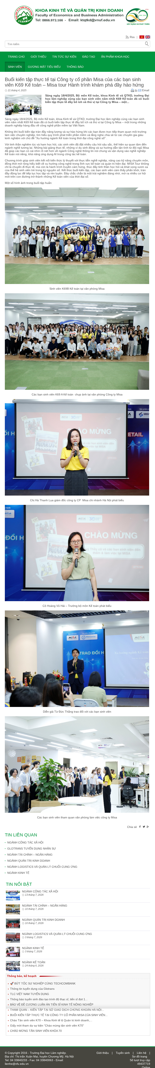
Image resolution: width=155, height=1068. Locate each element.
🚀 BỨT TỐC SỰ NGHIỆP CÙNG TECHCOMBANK (42, 983)
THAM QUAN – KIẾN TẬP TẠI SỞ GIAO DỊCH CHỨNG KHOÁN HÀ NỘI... (57, 1009)
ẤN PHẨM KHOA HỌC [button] (115, 56)
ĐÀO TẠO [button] (88, 56)
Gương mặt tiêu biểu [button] (44, 66)
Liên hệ (141, 1052)
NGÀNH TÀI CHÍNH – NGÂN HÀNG (29, 854)
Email (145, 90)
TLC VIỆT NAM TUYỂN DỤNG (29, 994)
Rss (132, 37)
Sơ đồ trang (139, 1056)
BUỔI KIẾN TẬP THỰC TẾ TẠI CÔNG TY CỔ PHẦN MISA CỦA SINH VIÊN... (59, 1015)
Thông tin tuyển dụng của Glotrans (32, 988)
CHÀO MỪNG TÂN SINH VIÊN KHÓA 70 (36, 1030)
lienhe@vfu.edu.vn (17, 1063)
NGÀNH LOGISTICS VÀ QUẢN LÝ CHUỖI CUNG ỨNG (42, 866)
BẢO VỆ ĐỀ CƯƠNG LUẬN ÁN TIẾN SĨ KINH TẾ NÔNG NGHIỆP (51, 1004)
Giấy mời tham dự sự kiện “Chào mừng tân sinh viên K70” (47, 1025)
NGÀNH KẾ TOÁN (33, 962)
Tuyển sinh (123, 1052)
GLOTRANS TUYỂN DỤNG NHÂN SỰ (31, 848)
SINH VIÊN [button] (15, 66)
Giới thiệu (102, 1052)
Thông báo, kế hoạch (22, 976)
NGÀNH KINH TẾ (18, 872)
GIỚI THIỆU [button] (38, 56)
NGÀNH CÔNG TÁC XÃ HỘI (25, 842)
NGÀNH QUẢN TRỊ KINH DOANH (28, 860)
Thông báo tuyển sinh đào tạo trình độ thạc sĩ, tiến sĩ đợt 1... (49, 999)
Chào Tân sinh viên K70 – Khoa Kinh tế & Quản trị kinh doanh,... (51, 1020)
